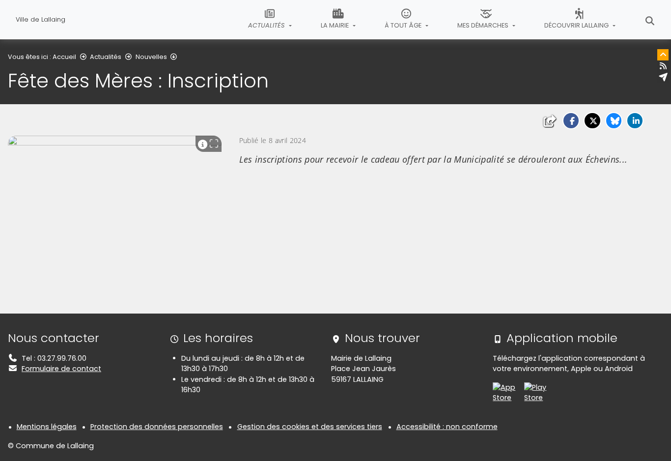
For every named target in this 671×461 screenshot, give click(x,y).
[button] (571, 120)
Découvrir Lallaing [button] (577, 25)
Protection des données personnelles (156, 427)
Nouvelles (151, 57)
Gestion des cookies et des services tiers (309, 427)
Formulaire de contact (61, 369)
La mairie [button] (335, 25)
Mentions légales (47, 427)
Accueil (64, 57)
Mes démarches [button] (483, 25)
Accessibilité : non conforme (447, 427)
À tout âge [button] (404, 25)
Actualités (105, 57)
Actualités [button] (267, 25)
